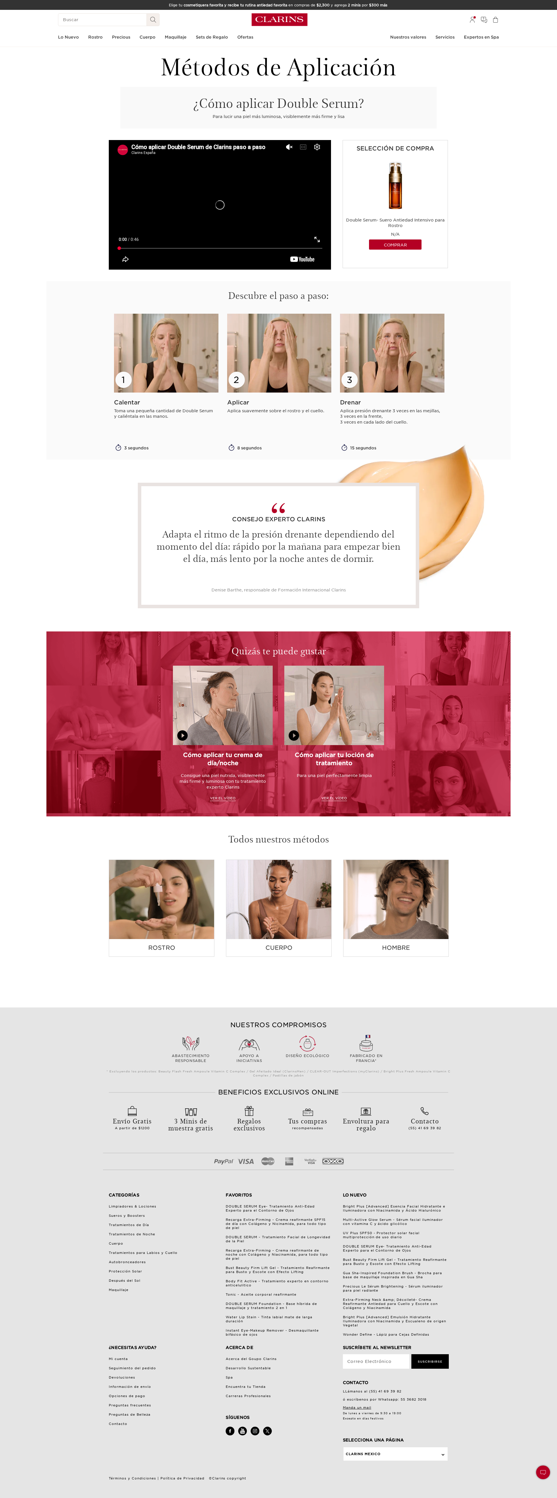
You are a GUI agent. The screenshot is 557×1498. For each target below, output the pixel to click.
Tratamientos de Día (129, 1225)
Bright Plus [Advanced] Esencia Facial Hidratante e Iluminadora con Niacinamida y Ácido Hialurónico (394, 1208)
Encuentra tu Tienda (246, 1387)
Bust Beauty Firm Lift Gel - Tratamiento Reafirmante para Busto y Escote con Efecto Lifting (278, 1270)
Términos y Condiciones (132, 1478)
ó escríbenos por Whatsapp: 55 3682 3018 (385, 1399)
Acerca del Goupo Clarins (251, 1359)
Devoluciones (122, 1377)
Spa (229, 1377)
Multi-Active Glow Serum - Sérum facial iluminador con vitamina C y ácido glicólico (393, 1222)
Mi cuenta (118, 1359)
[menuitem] (472, 19)
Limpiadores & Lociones (132, 1206)
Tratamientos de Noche (132, 1234)
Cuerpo (116, 1243)
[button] (543, 1472)
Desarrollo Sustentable (248, 1368)
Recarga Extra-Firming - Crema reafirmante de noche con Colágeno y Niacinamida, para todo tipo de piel (277, 1254)
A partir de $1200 (132, 1123)
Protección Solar (125, 1271)
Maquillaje (119, 1290)
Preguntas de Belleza (130, 1414)
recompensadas (307, 1123)
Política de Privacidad (182, 1478)
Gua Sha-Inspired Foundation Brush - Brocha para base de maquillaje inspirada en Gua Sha (392, 1275)
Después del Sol (124, 1281)
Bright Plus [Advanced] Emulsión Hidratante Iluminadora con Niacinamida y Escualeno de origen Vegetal (394, 1321)
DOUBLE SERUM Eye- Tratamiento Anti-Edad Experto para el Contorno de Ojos (270, 1208)
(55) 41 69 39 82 (424, 1123)
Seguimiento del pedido (132, 1368)
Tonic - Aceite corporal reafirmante (261, 1294)
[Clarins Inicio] (279, 20)
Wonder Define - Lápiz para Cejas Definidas (386, 1334)
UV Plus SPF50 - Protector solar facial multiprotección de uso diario (381, 1235)
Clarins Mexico (363, 1454)
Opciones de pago (127, 1396)
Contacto (118, 1424)
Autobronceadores (127, 1262)
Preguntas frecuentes (130, 1405)
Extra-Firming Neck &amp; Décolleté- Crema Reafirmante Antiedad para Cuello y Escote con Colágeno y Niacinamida (390, 1304)
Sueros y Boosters (127, 1216)
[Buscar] (153, 19)
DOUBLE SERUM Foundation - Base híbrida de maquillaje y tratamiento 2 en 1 (271, 1306)
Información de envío (130, 1387)
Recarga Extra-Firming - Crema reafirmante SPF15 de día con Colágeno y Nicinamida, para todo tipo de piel (276, 1224)
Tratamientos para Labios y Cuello (143, 1253)
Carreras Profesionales (248, 1396)
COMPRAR (395, 245)
